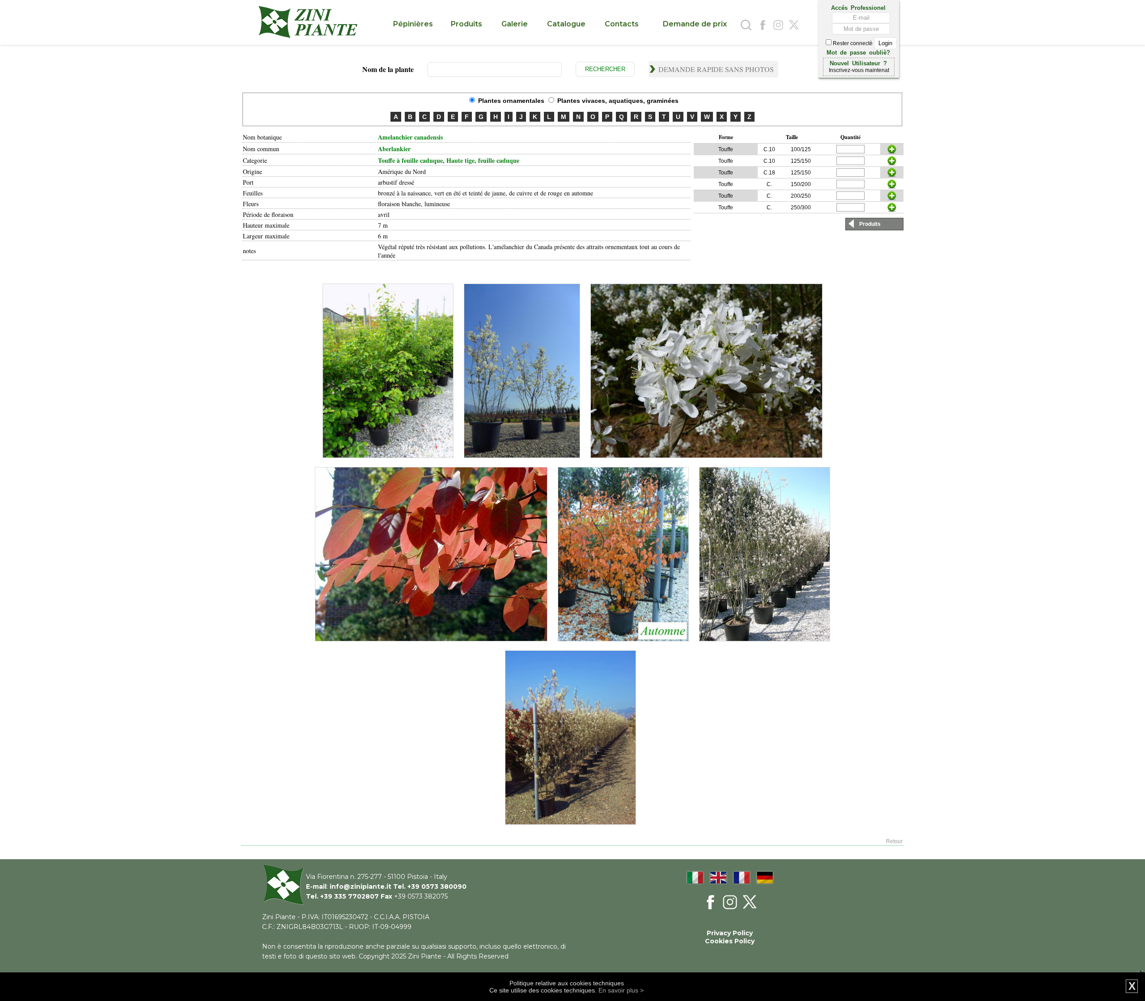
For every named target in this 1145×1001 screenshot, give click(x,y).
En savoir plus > (621, 990)
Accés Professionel (858, 7)
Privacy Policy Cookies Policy (730, 937)
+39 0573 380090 (436, 886)
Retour (894, 841)
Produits (870, 224)
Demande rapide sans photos (716, 69)
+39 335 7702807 (349, 896)
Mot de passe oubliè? (858, 52)
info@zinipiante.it (360, 886)
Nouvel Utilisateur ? (858, 62)
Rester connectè (852, 43)
